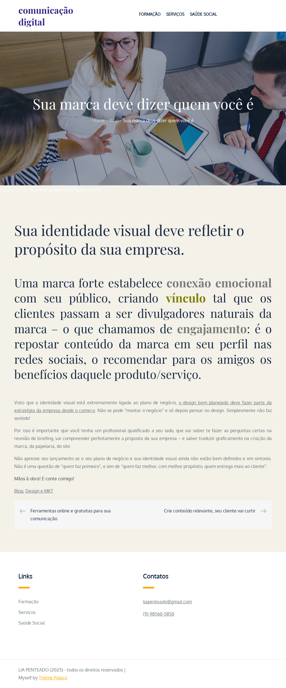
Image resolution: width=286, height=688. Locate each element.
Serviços (175, 14)
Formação (150, 14)
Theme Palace (53, 677)
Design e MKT (39, 491)
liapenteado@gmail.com (167, 601)
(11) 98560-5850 (158, 614)
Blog (18, 491)
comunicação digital (45, 16)
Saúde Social (203, 14)
